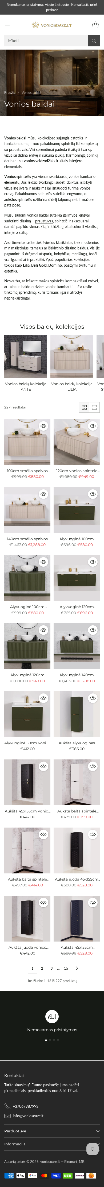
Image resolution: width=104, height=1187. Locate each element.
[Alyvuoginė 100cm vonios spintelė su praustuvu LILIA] (27, 578)
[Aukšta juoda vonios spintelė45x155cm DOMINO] (27, 919)
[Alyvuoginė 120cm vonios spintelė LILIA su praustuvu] (27, 646)
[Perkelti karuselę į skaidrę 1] (46, 1040)
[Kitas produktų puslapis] (77, 968)
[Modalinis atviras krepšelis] (95, 25)
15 (66, 968)
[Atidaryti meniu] (7, 25)
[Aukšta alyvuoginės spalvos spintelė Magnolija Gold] (77, 714)
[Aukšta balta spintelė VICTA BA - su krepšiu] (27, 850)
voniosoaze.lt (50, 1161)
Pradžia (9, 92)
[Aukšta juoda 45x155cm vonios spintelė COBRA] (77, 850)
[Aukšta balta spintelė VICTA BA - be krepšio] (77, 782)
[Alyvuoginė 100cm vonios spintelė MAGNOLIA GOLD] (77, 510)
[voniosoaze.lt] (52, 25)
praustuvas (44, 221)
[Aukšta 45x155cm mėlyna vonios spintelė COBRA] (77, 919)
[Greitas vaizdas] (43, 426)
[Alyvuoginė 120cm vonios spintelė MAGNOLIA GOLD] (77, 578)
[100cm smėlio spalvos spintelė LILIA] (27, 442)
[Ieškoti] (94, 40)
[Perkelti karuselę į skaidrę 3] (54, 1040)
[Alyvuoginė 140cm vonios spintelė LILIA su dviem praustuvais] (77, 646)
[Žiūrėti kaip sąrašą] (94, 407)
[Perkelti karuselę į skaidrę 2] (50, 1040)
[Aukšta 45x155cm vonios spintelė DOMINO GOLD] (27, 782)
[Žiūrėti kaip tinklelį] (84, 407)
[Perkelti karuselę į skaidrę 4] (58, 1040)
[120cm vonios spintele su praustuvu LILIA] (77, 442)
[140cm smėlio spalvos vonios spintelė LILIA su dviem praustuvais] (27, 510)
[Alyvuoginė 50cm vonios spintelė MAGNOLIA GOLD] (27, 714)
